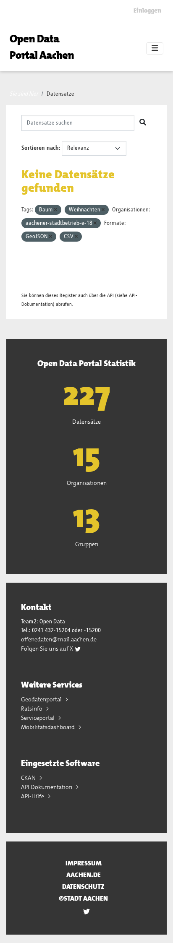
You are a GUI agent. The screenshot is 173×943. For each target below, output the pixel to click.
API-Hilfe (33, 796)
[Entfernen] (55, 210)
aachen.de (83, 874)
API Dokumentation (47, 787)
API (110, 295)
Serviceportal (38, 718)
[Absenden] (143, 123)
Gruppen (86, 544)
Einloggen (147, 10)
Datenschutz (83, 886)
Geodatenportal (42, 699)
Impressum (84, 863)
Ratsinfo (32, 708)
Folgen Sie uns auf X (47, 648)
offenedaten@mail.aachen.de (59, 639)
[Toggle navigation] (154, 48)
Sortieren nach (40, 148)
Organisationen (87, 483)
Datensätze (60, 94)
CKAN (29, 777)
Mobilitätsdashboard (48, 727)
